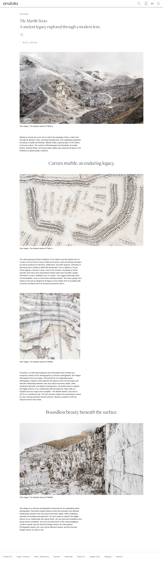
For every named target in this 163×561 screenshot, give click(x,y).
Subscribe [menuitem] (69, 557)
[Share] (21, 34)
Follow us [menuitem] (81, 557)
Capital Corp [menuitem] (95, 557)
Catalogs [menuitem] (107, 557)
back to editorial (30, 42)
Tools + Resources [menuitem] (41, 557)
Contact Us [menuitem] (7, 557)
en (152, 4)
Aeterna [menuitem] (119, 557)
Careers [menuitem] (56, 557)
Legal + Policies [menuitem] (23, 557)
